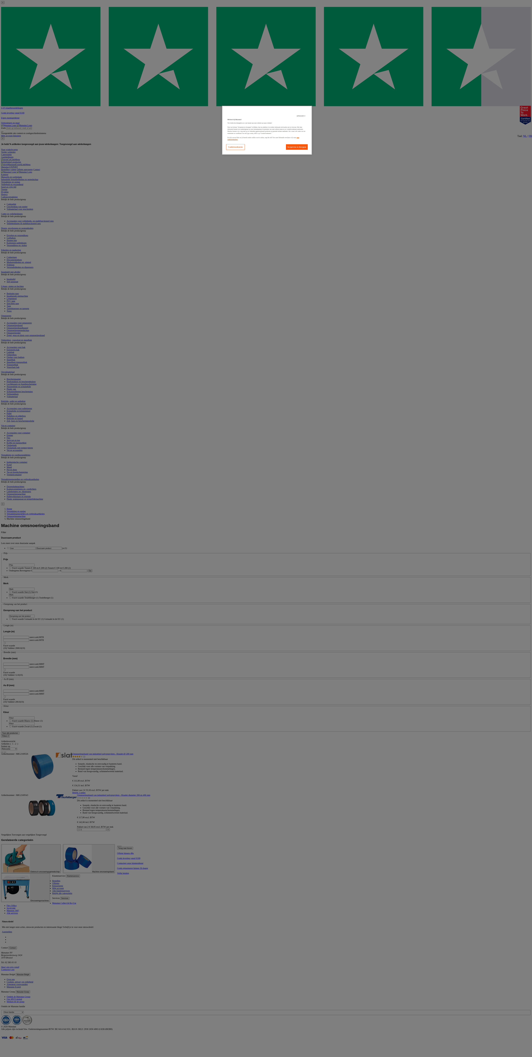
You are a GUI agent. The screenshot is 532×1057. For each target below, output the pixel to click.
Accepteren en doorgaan (296, 147)
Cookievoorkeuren (235, 147)
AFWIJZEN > (301, 116)
